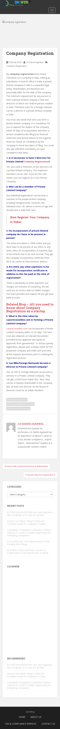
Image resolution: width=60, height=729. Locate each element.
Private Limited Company (18, 408)
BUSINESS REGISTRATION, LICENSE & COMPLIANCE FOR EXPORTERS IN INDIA (27, 551)
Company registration (16, 399)
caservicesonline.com (17, 328)
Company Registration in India (20, 404)
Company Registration (16, 66)
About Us (35, 716)
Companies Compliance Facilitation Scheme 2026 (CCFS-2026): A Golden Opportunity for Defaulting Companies (29, 532)
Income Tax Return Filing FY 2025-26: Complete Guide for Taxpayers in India (26, 522)
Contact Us (48, 723)
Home (22, 716)
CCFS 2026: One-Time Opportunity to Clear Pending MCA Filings (28, 543)
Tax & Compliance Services (20, 723)
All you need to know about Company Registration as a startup (30, 307)
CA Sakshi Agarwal (34, 62)
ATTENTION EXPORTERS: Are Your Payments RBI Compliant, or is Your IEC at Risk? (30, 514)
